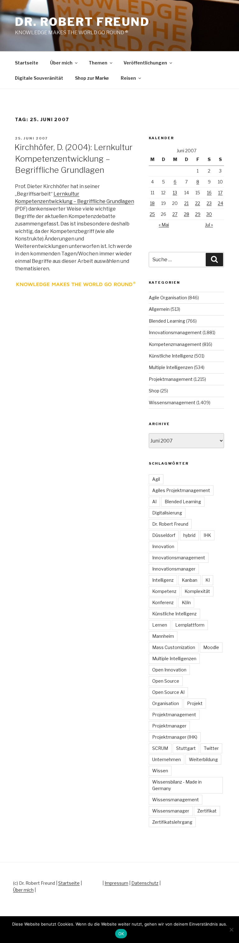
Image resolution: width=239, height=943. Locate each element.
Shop (154, 390)
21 (186, 203)
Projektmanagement (171, 379)
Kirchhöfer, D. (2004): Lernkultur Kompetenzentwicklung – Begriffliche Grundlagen (73, 158)
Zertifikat (207, 810)
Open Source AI (168, 692)
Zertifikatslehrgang (172, 822)
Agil (156, 479)
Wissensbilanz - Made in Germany (177, 785)
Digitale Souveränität (39, 78)
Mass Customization (173, 647)
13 (175, 192)
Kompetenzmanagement (175, 344)
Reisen (128, 78)
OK (121, 933)
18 (152, 203)
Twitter (211, 748)
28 (186, 214)
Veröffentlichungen (145, 62)
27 (174, 214)
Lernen (159, 625)
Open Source (165, 681)
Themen (98, 62)
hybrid (189, 535)
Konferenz (163, 602)
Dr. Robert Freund (82, 22)
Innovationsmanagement (175, 332)
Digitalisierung (167, 512)
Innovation (163, 546)
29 (197, 214)
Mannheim (163, 636)
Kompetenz (164, 591)
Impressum (116, 883)
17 (220, 192)
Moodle (211, 647)
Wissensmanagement (172, 402)
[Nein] (231, 929)
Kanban (189, 580)
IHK (207, 535)
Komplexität (197, 591)
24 (220, 203)
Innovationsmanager (173, 568)
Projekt (195, 703)
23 (209, 203)
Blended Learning (167, 321)
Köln (186, 602)
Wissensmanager (170, 810)
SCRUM (160, 748)
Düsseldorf (163, 535)
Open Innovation (169, 669)
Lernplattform (189, 625)
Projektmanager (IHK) (174, 737)
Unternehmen (166, 759)
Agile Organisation (168, 297)
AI (154, 501)
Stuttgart (186, 748)
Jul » (209, 224)
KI (207, 580)
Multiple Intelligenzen (171, 367)
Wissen (160, 770)
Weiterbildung (203, 759)
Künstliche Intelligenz (171, 355)
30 (209, 214)
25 (152, 214)
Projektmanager (169, 725)
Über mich (61, 62)
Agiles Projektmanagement (181, 490)
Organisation (165, 703)
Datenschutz (144, 883)
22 (197, 203)
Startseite (26, 62)
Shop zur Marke (92, 78)
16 (209, 192)
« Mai (164, 224)
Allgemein (159, 309)
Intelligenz (163, 580)
